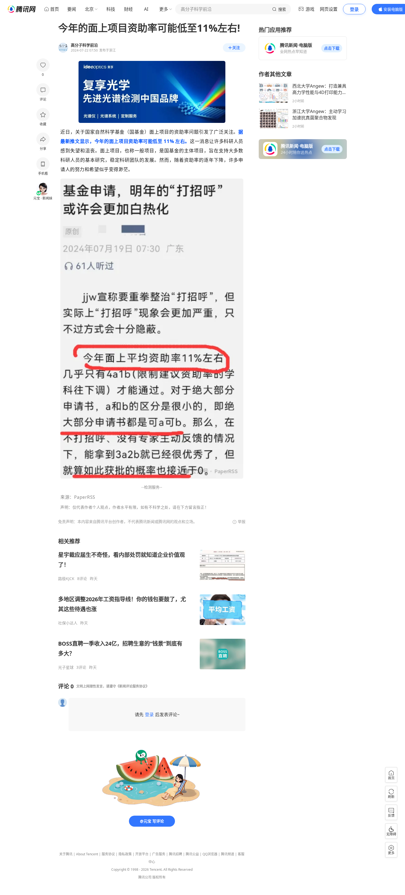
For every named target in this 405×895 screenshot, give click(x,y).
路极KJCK (66, 579)
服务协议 (108, 854)
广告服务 (158, 854)
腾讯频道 (227, 854)
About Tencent (87, 854)
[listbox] (151, 603)
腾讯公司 (145, 877)
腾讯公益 (192, 854)
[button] (331, 48)
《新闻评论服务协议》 (132, 686)
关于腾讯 (65, 854)
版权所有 (159, 877)
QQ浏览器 (209, 854)
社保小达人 (67, 623)
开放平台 (141, 854)
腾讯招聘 (175, 854)
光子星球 (66, 667)
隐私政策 (125, 854)
